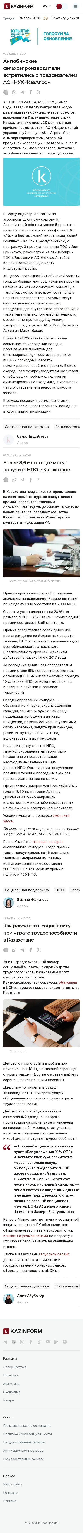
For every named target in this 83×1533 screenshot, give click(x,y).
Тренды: (9, 18)
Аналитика (11, 1384)
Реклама (9, 1501)
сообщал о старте (47, 842)
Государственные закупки (23, 1459)
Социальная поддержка (27, 427)
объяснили (68, 982)
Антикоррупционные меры (23, 1451)
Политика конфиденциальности (27, 1434)
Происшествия (14, 1367)
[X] (39, 92)
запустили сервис (54, 1254)
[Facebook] (30, 92)
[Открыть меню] (75, 6)
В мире (8, 1400)
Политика (10, 1375)
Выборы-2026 (29, 18)
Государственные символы (24, 1442)
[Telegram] (22, 92)
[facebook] (31, 1342)
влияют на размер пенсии (25, 1236)
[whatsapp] (14, 92)
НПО (59, 890)
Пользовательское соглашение (27, 1426)
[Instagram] (5, 92)
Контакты (10, 1493)
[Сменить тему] (62, 6)
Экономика (11, 1392)
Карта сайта (12, 1484)
